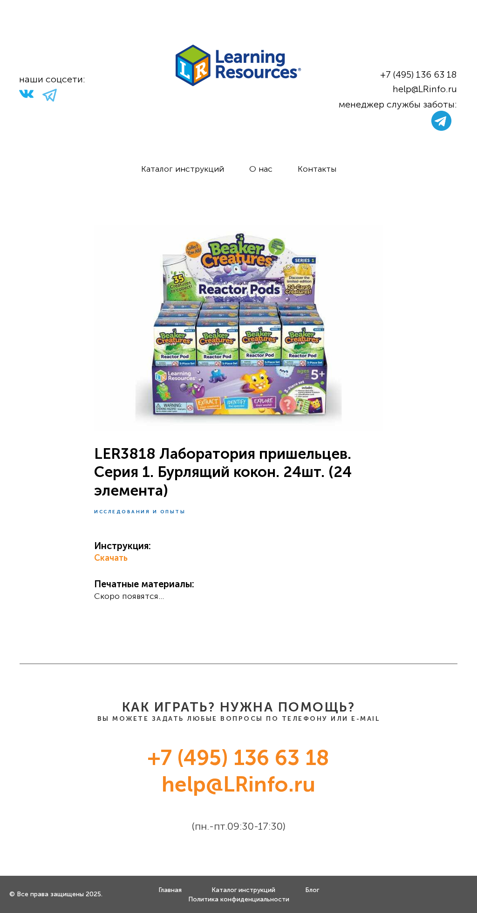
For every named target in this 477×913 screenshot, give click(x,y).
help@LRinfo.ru (425, 88)
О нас (261, 169)
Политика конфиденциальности (238, 899)
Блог (312, 890)
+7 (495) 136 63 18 (418, 74)
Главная (170, 890)
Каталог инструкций (182, 169)
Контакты (317, 169)
